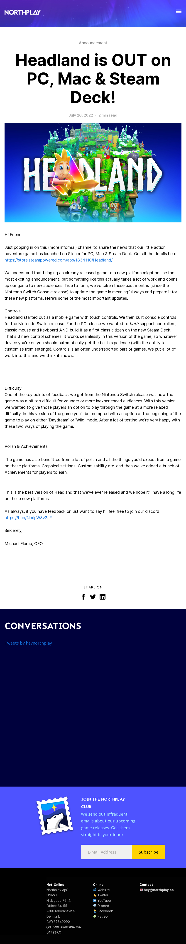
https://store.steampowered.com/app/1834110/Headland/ (59, 260)
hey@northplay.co (158, 890)
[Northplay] (23, 12)
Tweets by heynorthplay (28, 643)
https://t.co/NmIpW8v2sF (28, 517)
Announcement (93, 43)
